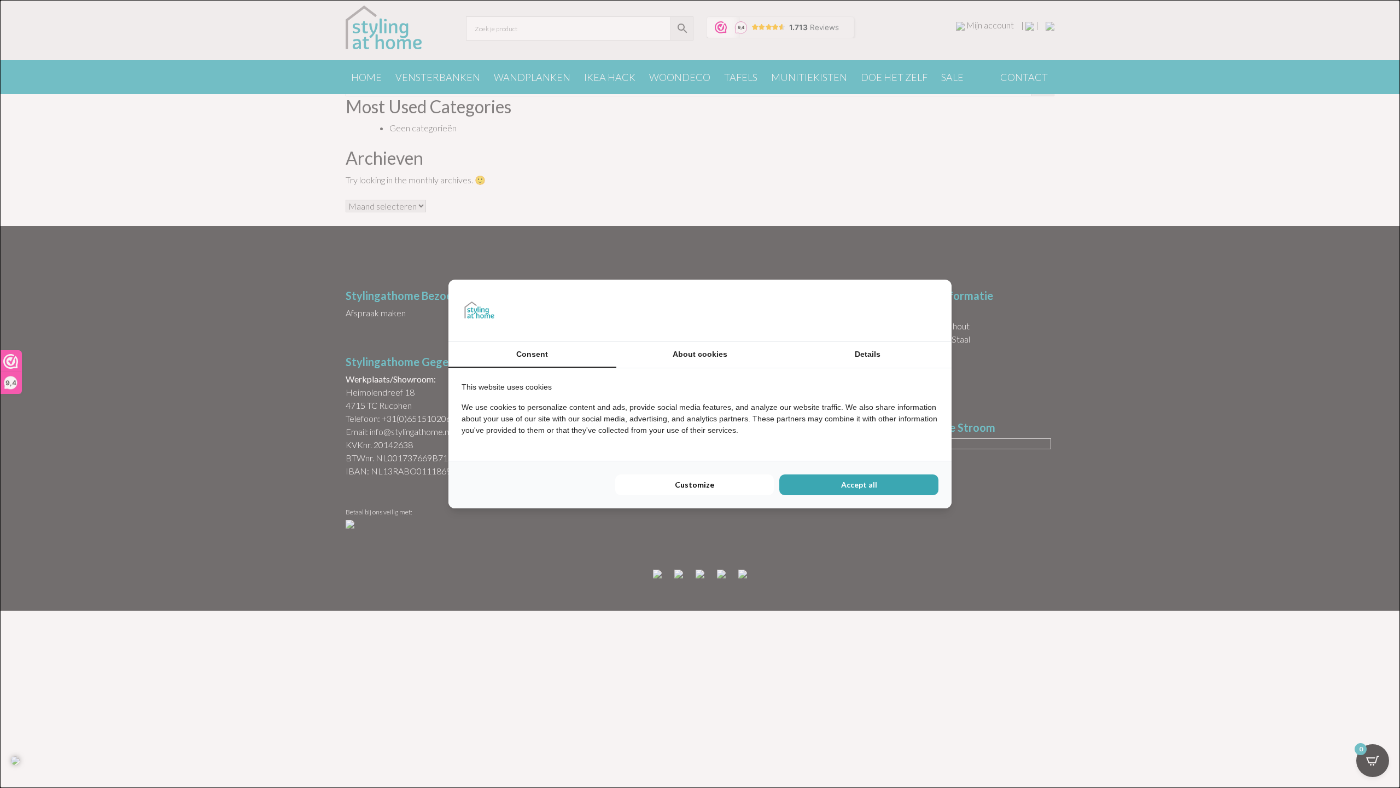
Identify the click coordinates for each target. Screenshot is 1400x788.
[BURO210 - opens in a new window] (897, 310)
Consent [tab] (532, 354)
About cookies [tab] (700, 354)
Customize (694, 484)
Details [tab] (867, 354)
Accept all (859, 484)
